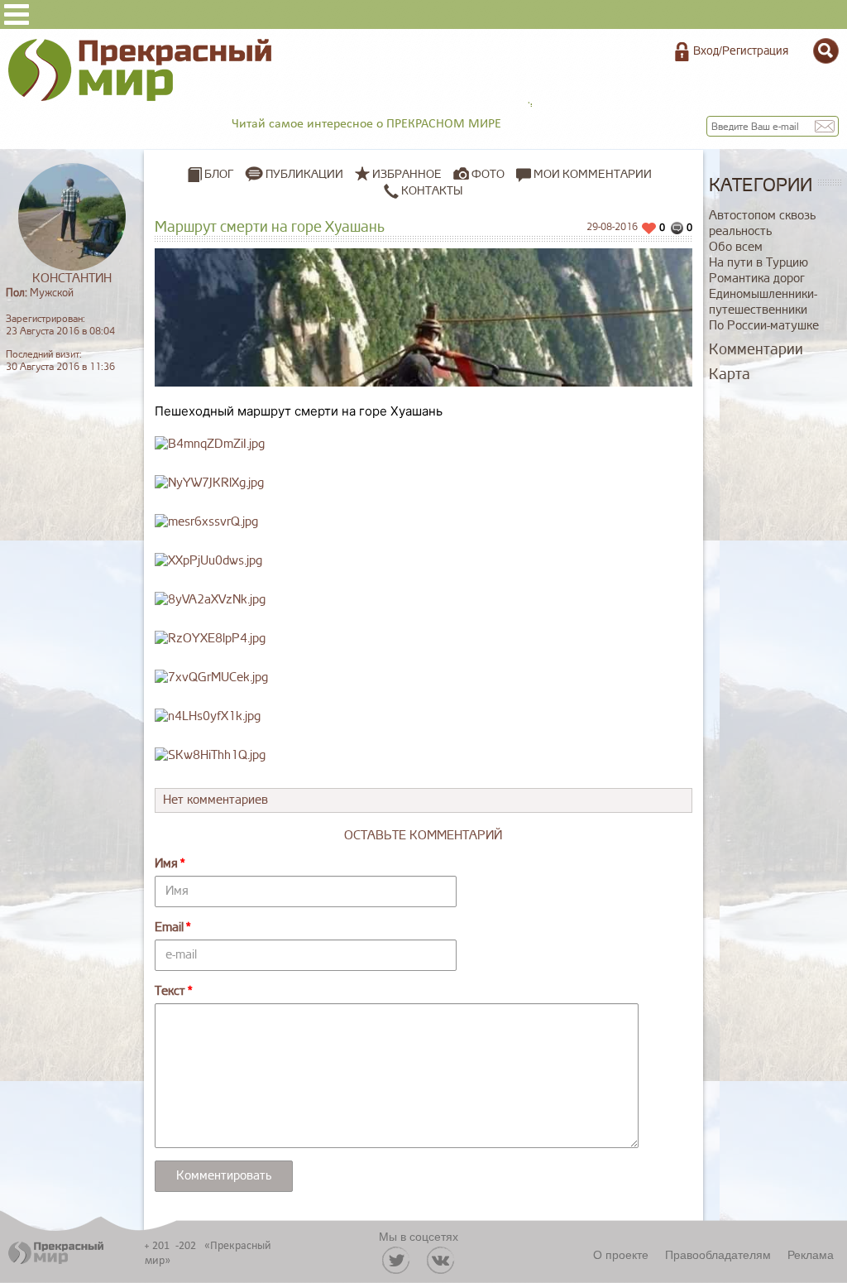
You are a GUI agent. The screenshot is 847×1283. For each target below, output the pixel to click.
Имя (166, 864)
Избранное (407, 174)
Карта (729, 374)
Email (169, 927)
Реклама (810, 1254)
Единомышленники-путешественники (763, 302)
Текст (170, 991)
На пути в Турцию (758, 263)
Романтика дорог (757, 278)
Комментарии (756, 349)
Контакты (430, 191)
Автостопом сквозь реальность (762, 223)
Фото (488, 174)
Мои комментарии (591, 174)
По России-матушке (764, 326)
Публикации (304, 174)
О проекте (620, 1254)
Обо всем (736, 247)
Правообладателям (718, 1254)
